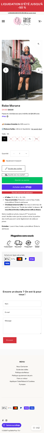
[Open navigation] (6, 21)
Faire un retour (22, 378)
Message (8, 321)
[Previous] (6, 70)
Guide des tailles (22, 369)
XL (30, 139)
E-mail (7, 312)
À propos (22, 384)
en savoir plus (36, 129)
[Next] (38, 70)
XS (4, 139)
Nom (6, 304)
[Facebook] (2, 420)
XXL (36, 139)
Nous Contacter (22, 366)
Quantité (5, 153)
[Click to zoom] (38, 44)
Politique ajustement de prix (22, 375)
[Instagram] (6, 420)
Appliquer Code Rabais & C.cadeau (22, 381)
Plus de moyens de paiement (22, 192)
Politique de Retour (22, 372)
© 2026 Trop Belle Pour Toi (11, 430)
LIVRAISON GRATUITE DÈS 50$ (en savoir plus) (22, 13)
